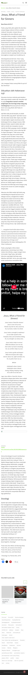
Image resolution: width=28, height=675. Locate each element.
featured (8, 632)
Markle (9, 647)
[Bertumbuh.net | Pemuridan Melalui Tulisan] (4, 2)
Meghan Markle (6, 650)
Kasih (3, 642)
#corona (4, 617)
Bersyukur (11, 625)
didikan (11, 630)
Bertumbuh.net (11, 672)
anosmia (4, 625)
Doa (22, 630)
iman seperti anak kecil (8, 637)
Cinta (17, 627)
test (3, 663)
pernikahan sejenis (19, 653)
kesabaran (5, 645)
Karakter (22, 640)
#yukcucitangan (19, 617)
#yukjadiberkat (16, 619)
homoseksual (16, 632)
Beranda (3, 8)
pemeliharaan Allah (7, 653)
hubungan (4, 635)
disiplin (17, 630)
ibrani (10, 635)
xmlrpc (7, 663)
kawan (16, 642)
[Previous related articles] (21, 582)
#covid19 (10, 617)
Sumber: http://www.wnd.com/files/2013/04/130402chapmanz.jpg (14, 449)
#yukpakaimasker (16, 622)
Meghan (15, 647)
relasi (17, 658)
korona (19, 645)
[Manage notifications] (24, 672)
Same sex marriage (7, 660)
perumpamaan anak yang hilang (10, 655)
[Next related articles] (25, 582)
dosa (3, 632)
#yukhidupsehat (6, 619)
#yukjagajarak (5, 622)
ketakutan (12, 645)
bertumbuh (19, 625)
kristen (4, 647)
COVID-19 (4, 630)
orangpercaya (16, 650)
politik (12, 658)
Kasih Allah (10, 642)
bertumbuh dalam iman (8, 627)
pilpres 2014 (5, 658)
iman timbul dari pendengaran (10, 640)
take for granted (18, 660)
